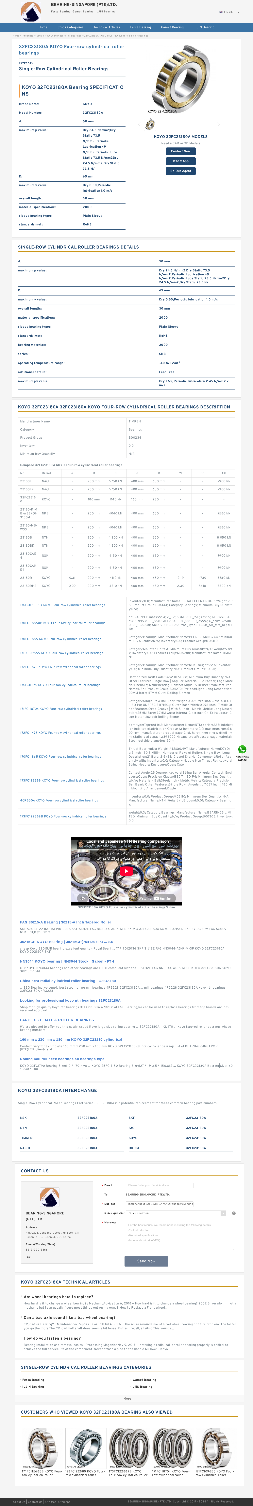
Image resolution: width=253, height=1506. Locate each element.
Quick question (114, 1213)
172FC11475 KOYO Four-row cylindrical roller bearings (60, 733)
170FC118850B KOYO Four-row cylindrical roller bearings (63, 623)
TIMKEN (26, 1138)
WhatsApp (181, 161)
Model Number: (30, 113)
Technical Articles (106, 27)
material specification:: (37, 207)
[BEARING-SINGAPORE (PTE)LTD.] (31, 11)
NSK (23, 1118)
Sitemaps (64, 1502)
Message (109, 1223)
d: (20, 122)
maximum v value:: (33, 185)
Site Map (50, 1502)
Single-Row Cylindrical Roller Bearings (59, 36)
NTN (23, 1128)
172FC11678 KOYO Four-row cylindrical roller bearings (60, 667)
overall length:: (31, 199)
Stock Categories (71, 27)
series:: (23, 354)
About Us (19, 1502)
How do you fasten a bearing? (52, 1338)
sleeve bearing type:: (35, 216)
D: (20, 177)
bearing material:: (32, 345)
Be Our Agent (180, 171)
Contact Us (35, 1502)
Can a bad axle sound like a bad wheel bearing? (69, 1317)
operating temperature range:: (41, 363)
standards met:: (31, 225)
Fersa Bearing (140, 27)
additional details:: (32, 372)
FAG (132, 1128)
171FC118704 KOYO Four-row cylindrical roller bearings (61, 709)
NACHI (25, 1148)
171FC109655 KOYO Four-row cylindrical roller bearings (61, 653)
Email (107, 1186)
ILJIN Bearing (204, 27)
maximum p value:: (33, 130)
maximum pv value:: (33, 381)
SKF (132, 1118)
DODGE (134, 1148)
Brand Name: (29, 104)
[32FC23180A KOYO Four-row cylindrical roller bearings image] (180, 79)
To (106, 1194)
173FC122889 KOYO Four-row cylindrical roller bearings (62, 781)
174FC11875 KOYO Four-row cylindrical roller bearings (60, 685)
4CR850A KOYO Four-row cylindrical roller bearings (59, 801)
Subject (108, 1204)
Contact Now (181, 151)
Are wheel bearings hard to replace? (58, 1297)
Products (28, 36)
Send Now (146, 1261)
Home (43, 27)
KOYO (133, 1138)
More (127, 1399)
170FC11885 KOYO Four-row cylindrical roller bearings (60, 639)
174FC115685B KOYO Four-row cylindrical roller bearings (62, 605)
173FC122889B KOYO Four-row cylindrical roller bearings (63, 817)
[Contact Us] (242, 753)
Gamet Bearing (172, 27)
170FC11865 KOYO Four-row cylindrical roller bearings (60, 757)
